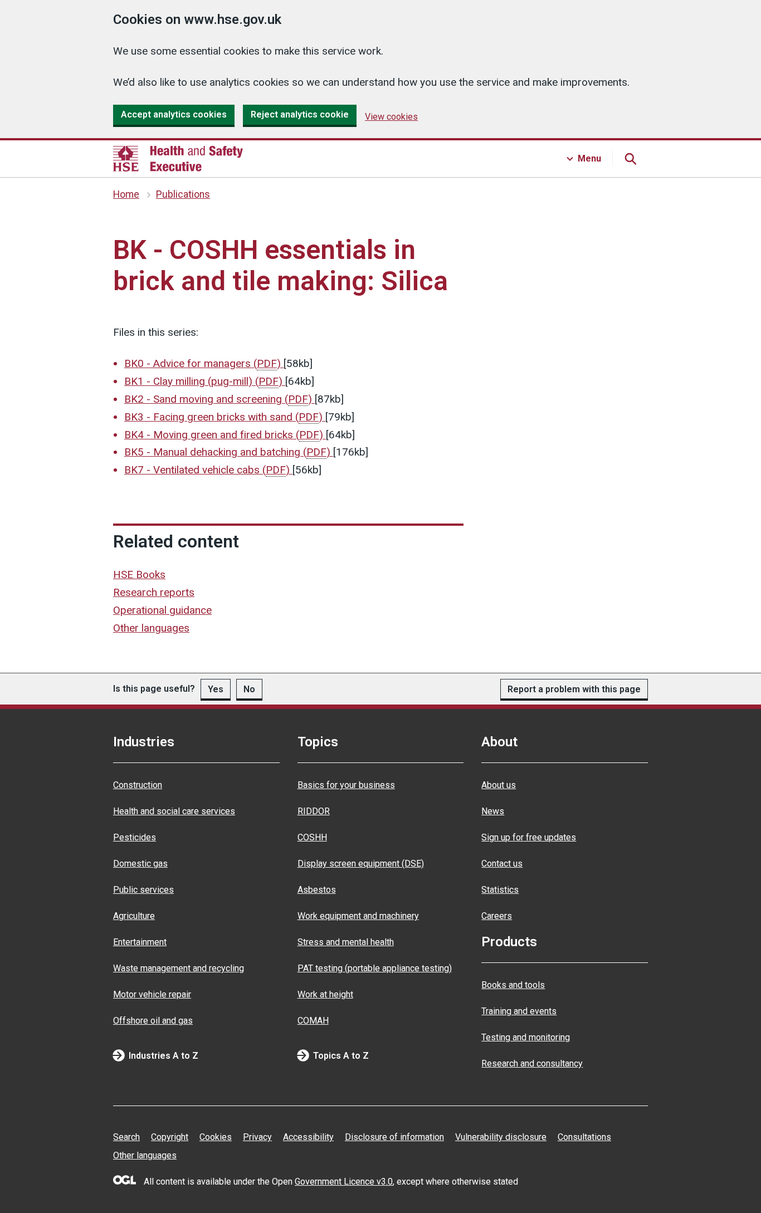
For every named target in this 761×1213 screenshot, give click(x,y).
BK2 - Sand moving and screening (218, 399)
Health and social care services (174, 811)
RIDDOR (313, 811)
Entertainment (140, 942)
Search (126, 1137)
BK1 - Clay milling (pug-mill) (203, 381)
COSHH (312, 837)
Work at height (325, 994)
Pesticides (134, 837)
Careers (496, 916)
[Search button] (630, 158)
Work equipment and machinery (358, 916)
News (492, 811)
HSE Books (139, 574)
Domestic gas (140, 863)
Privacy (257, 1137)
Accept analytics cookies (174, 114)
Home (126, 194)
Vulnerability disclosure (501, 1137)
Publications (183, 194)
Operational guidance (162, 610)
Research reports (153, 592)
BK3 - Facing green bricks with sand (223, 416)
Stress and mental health (345, 942)
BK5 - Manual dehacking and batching (227, 452)
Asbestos (316, 889)
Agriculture (134, 916)
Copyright (169, 1137)
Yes (215, 689)
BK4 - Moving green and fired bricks (223, 434)
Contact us (502, 863)
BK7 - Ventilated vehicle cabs (207, 469)
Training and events (519, 1011)
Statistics (500, 889)
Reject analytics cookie (300, 114)
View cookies (391, 116)
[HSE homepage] (178, 159)
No (249, 689)
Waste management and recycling (178, 968)
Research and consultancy (532, 1063)
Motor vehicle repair (152, 994)
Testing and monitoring (525, 1037)
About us (498, 785)
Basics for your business (346, 785)
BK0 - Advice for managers (202, 363)
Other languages (151, 628)
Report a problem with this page (574, 689)
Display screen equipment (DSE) (360, 863)
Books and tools (513, 985)
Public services (143, 889)
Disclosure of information (394, 1137)
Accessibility (308, 1137)
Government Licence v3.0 (344, 1181)
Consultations (584, 1137)
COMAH (313, 1020)
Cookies (215, 1137)
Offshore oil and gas (153, 1020)
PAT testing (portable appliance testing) (374, 968)
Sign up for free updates (528, 837)
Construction (137, 785)
